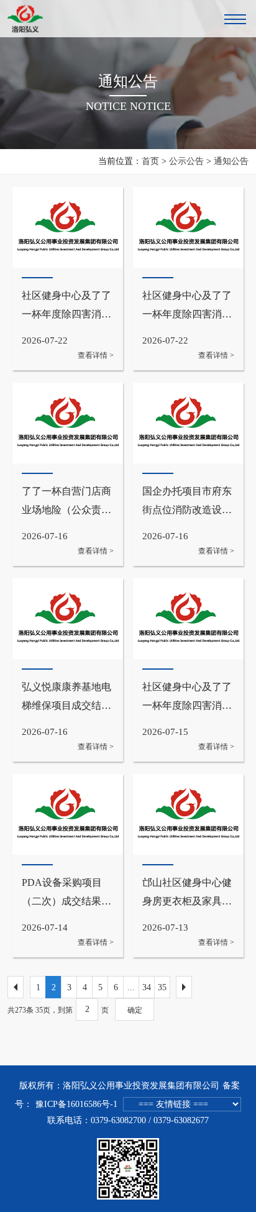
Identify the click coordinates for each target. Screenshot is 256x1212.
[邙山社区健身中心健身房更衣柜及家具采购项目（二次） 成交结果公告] (188, 865)
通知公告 (231, 161)
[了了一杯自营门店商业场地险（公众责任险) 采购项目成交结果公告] (67, 474)
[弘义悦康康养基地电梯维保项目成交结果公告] (67, 670)
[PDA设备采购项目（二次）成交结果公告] (67, 865)
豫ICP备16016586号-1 (76, 1104)
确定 (134, 1010)
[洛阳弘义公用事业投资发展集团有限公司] (25, 18)
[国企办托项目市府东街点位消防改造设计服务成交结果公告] (188, 474)
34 (146, 987)
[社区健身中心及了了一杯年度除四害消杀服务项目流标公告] (67, 278)
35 (162, 987)
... (131, 987)
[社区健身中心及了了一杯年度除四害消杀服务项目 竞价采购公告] (188, 670)
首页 (150, 161)
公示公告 (186, 161)
